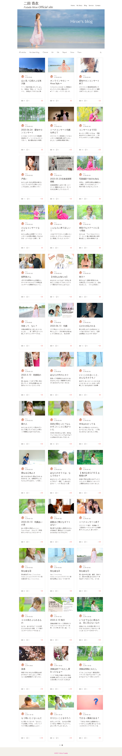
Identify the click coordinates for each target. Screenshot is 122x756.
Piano (79, 52)
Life (58, 52)
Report (65, 52)
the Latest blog (34, 52)
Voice (72, 52)
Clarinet (45, 52)
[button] (101, 52)
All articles (22, 52)
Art (52, 52)
